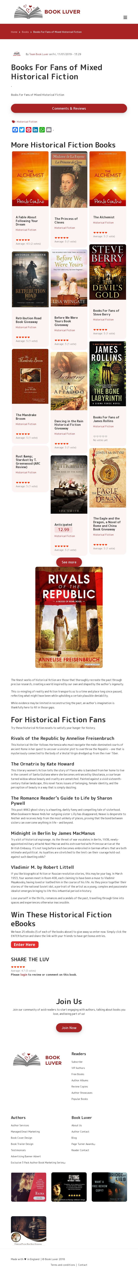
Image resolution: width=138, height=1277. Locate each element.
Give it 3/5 (23, 240)
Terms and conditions (63, 1264)
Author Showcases (82, 1092)
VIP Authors (78, 1068)
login (23, 974)
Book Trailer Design (22, 1144)
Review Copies (80, 1086)
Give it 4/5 (25, 240)
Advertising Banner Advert (26, 1156)
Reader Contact (80, 1150)
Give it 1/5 (17, 240)
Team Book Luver (38, 54)
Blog (74, 1137)
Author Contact (80, 1131)
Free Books (78, 1074)
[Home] (47, 12)
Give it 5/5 (28, 240)
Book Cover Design (21, 1137)
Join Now (69, 1027)
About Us (77, 1125)
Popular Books (80, 1099)
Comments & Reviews (69, 108)
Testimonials (18, 1150)
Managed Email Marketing (25, 1131)
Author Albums (80, 1080)
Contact (82, 1264)
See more (69, 562)
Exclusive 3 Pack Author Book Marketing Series (37, 1162)
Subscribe (77, 1061)
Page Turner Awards (83, 1144)
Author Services (20, 1125)
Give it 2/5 (20, 240)
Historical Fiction (27, 121)
